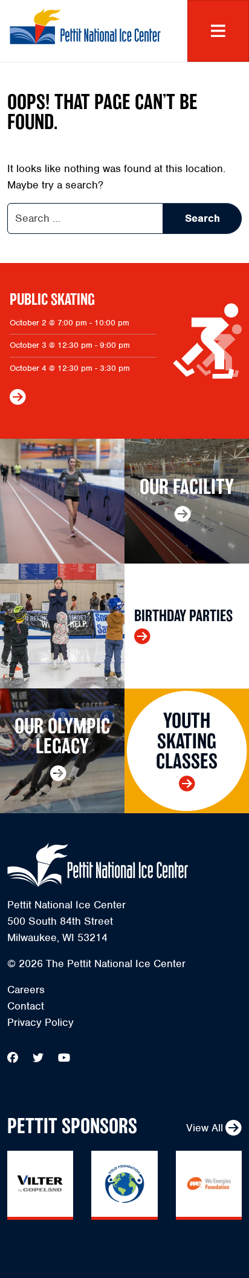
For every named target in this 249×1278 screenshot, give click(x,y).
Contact (25, 1006)
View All (204, 1127)
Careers (26, 989)
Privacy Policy (40, 1022)
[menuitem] (124, 990)
